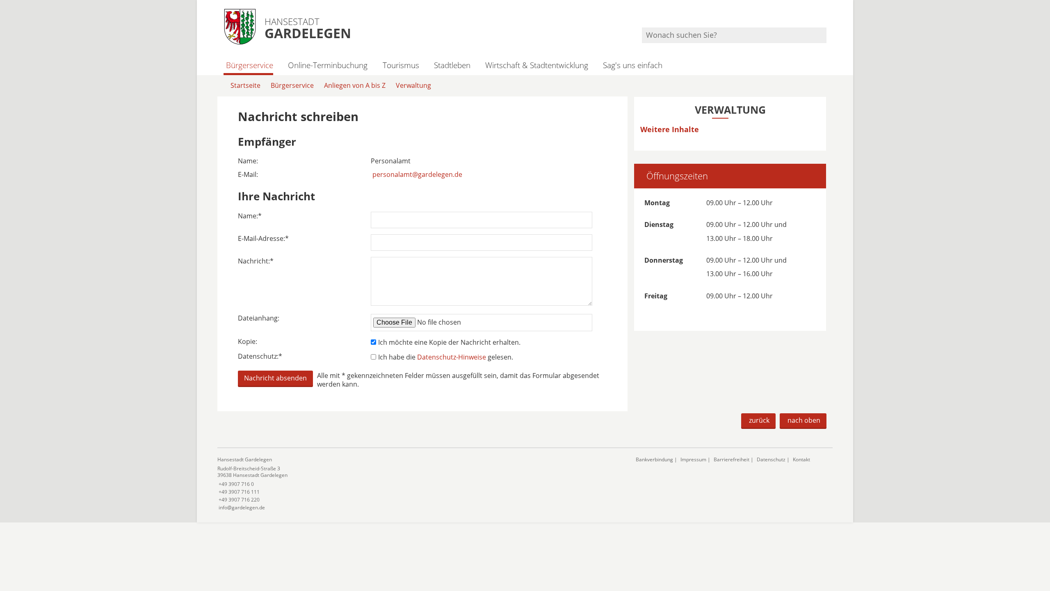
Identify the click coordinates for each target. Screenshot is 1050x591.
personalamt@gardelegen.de (417, 174)
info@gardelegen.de (241, 507)
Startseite (245, 85)
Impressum (693, 459)
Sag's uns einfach (632, 65)
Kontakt (801, 459)
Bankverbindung (654, 459)
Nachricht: (256, 261)
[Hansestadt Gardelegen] (420, 483)
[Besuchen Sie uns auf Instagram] (825, 16)
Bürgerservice (249, 65)
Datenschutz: (260, 356)
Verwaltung (413, 85)
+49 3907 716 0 (235, 484)
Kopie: (247, 341)
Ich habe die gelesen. (445, 357)
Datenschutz (771, 459)
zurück (759, 420)
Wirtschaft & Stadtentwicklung (536, 65)
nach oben (804, 420)
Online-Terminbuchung (328, 65)
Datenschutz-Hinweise (451, 357)
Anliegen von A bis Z (355, 85)
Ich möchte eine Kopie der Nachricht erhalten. (449, 342)
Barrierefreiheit (731, 459)
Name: (250, 216)
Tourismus (401, 65)
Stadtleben (452, 65)
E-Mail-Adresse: (263, 238)
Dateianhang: (258, 318)
